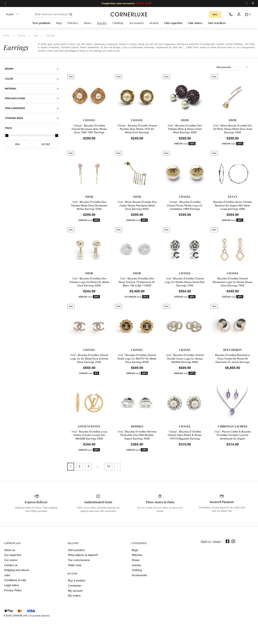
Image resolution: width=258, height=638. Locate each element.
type (35, 35)
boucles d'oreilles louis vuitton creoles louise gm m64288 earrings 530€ (89, 435)
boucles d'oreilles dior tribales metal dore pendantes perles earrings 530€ (89, 205)
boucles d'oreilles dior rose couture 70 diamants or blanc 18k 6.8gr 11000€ (137, 282)
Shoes (136, 560)
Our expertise (12, 555)
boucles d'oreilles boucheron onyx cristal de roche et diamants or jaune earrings (232, 358)
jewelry (21, 35)
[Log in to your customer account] (239, 14)
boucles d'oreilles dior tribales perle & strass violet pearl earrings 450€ (185, 129)
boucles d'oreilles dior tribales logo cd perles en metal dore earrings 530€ (89, 282)
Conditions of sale (15, 580)
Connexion (74, 585)
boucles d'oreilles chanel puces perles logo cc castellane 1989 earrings (184, 205)
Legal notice (11, 585)
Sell (215, 14)
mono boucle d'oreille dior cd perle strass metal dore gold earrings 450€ (232, 129)
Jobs (7, 575)
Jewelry (136, 565)
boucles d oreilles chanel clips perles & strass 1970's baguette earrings (185, 435)
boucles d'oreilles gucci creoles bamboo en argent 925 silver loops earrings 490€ (232, 205)
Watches (137, 555)
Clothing (137, 570)
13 (108, 466)
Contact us (11, 565)
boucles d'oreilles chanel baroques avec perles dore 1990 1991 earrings (89, 129)
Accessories (139, 575)
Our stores (10, 560)
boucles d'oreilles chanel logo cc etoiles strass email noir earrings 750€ (185, 282)
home (6, 35)
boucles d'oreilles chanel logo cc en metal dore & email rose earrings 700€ (89, 358)
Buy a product (76, 580)
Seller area (74, 565)
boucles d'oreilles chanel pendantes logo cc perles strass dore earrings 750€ (233, 282)
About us (9, 550)
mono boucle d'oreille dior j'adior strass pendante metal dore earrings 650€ (137, 205)
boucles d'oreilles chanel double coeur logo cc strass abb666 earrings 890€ (185, 358)
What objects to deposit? (83, 555)
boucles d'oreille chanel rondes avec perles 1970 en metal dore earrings (137, 129)
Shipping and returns (16, 570)
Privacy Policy (13, 590)
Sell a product (76, 550)
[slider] (6, 135)
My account (75, 590)
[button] (246, 14)
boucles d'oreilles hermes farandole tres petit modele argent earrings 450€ (137, 435)
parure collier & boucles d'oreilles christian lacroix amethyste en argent (232, 435)
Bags (135, 550)
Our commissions (79, 560)
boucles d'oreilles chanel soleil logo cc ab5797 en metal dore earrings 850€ (137, 358)
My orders (74, 595)
